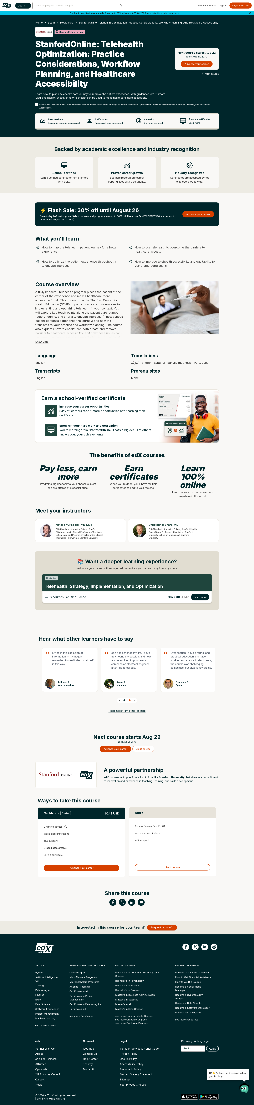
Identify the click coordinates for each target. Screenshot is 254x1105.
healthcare (66, 22)
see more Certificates (81, 1016)
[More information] (73, 219)
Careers (40, 1079)
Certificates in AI (79, 991)
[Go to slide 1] (124, 700)
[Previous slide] (119, 700)
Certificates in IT (79, 1009)
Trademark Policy (130, 1069)
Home (39, 22)
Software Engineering (47, 1009)
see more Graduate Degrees (131, 1019)
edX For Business (207, 5)
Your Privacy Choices (133, 1084)
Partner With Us (45, 1048)
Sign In (223, 5)
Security (88, 1064)
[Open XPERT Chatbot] (244, 1087)
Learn (21, 5)
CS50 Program (78, 972)
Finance (39, 994)
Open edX (41, 1069)
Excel (38, 999)
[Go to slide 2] (130, 700)
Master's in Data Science (129, 1009)
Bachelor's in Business (128, 990)
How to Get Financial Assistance (193, 977)
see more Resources (186, 1019)
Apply (212, 1048)
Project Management (47, 1013)
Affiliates (40, 1064)
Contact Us (90, 1053)
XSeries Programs (80, 986)
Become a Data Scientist (188, 1003)
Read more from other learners (127, 710)
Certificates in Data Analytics (85, 1004)
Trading (39, 985)
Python (39, 972)
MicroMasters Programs (83, 977)
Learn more (173, 13)
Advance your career (197, 63)
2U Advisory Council (47, 1074)
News (38, 1084)
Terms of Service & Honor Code (139, 1048)
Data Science (42, 1004)
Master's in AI (123, 1004)
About (39, 1053)
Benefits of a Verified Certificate (192, 972)
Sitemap (125, 1079)
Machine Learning (45, 1018)
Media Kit (89, 1069)
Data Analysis (42, 990)
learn (51, 22)
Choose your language (195, 1041)
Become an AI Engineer (188, 1012)
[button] (121, 5)
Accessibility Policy (131, 1064)
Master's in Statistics (126, 999)
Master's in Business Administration (135, 994)
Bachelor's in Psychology (129, 980)
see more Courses (45, 1025)
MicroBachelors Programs (84, 981)
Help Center (90, 1058)
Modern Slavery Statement (136, 1074)
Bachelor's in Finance (127, 985)
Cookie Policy (128, 1058)
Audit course (211, 73)
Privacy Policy (128, 1053)
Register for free (240, 5)
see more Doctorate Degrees (131, 1023)
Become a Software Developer (192, 1007)
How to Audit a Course (188, 981)
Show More (42, 341)
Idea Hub (88, 1048)
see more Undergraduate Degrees (134, 1016)
